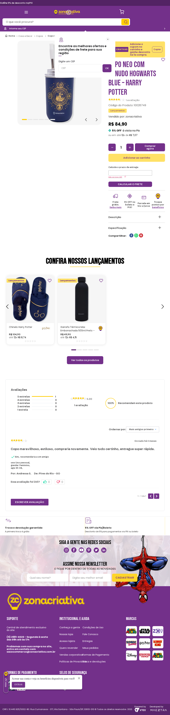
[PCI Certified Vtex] (64, 686)
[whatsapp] (136, 235)
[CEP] (130, 171)
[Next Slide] (28, 3)
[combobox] (66, 22)
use (13, 463)
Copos (39, 36)
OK (107, 68)
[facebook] (131, 235)
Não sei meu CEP (115, 177)
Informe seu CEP (17, 28)
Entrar (18, 684)
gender (15, 465)
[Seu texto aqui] (66, 550)
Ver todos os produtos (85, 360)
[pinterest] (141, 235)
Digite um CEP (67, 61)
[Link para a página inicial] (10, 36)
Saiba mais (116, 207)
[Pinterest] (88, 550)
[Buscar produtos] (125, 22)
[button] (27, 310)
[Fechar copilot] (79, 678)
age (13, 468)
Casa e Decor (25, 36)
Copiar (157, 49)
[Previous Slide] (4, 2)
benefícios (158, 207)
